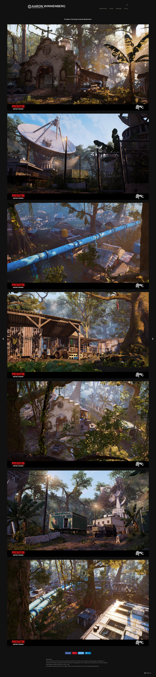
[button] (148, 673)
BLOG (111, 8)
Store (126, 8)
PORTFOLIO (103, 8)
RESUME (118, 8)
